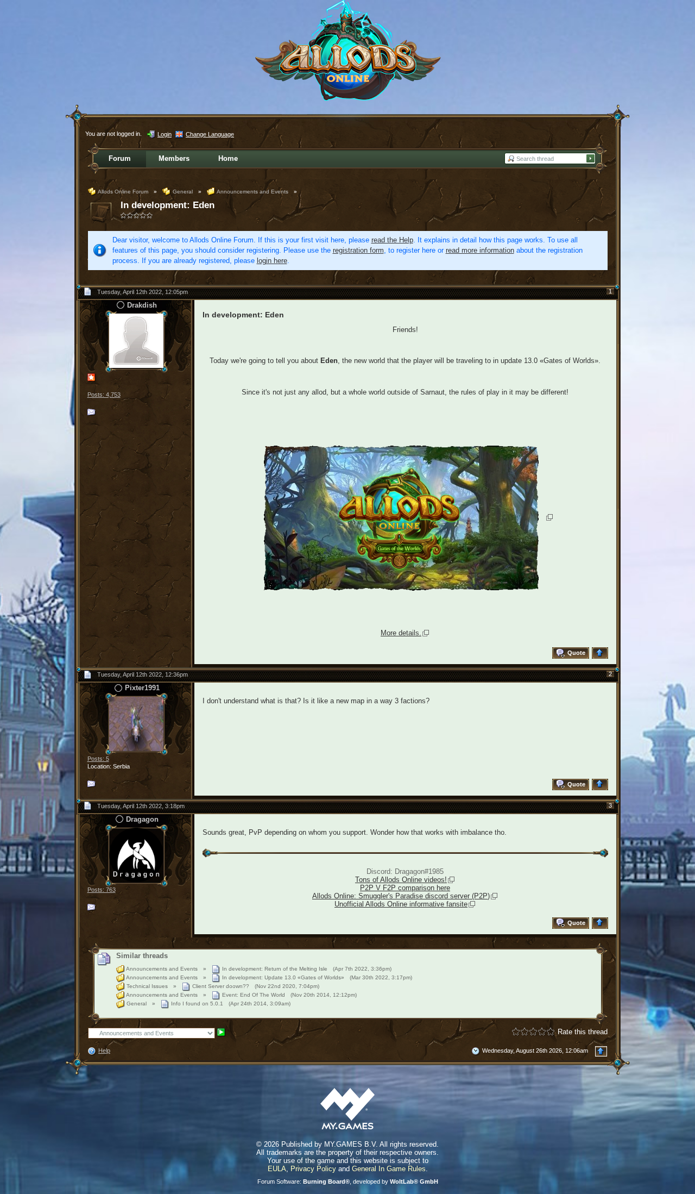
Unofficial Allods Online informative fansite (400, 904)
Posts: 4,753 (104, 394)
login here (272, 261)
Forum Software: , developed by (347, 1181)
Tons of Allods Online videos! (401, 880)
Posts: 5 (98, 758)
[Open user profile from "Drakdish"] (136, 340)
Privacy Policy (313, 1169)
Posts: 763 (101, 889)
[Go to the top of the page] (601, 653)
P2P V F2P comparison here (405, 888)
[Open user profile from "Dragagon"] (136, 855)
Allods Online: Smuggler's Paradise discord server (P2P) (401, 896)
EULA (277, 1169)
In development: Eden (167, 205)
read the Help (392, 240)
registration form (358, 250)
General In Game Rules (389, 1169)
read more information (480, 250)
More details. (401, 633)
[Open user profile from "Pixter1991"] (136, 723)
